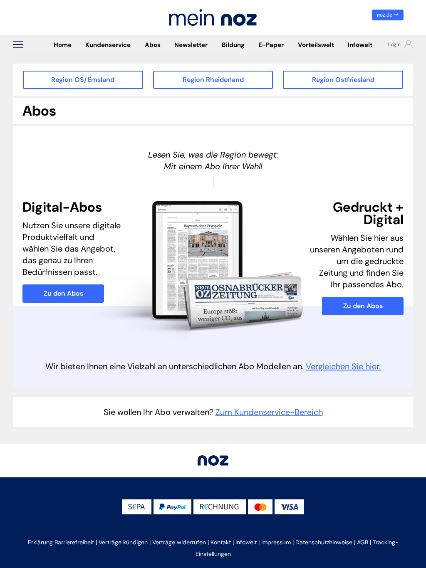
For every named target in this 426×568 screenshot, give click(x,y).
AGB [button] (362, 542)
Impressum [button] (276, 542)
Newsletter (191, 45)
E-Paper (271, 45)
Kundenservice (108, 45)
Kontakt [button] (221, 542)
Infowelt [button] (246, 542)
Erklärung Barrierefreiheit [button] (61, 542)
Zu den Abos (63, 293)
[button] (17, 44)
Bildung (233, 45)
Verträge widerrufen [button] (179, 542)
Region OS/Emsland (82, 79)
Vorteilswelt (316, 45)
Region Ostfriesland (343, 79)
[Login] (396, 45)
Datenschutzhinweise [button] (323, 542)
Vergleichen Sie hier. (343, 366)
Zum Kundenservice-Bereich (269, 412)
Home (63, 45)
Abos (153, 45)
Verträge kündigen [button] (123, 542)
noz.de (385, 14)
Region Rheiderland (213, 79)
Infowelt (360, 45)
